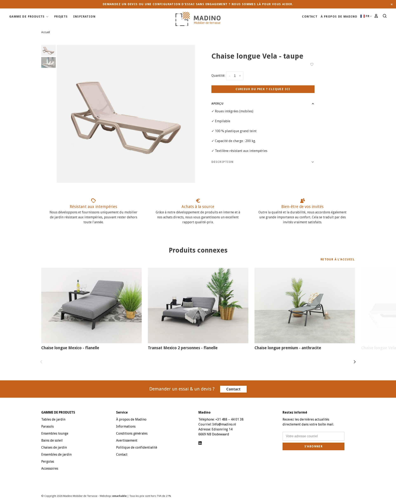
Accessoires (49, 468)
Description (222, 161)
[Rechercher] (385, 16)
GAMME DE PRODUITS (27, 16)
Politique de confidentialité (136, 447)
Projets (61, 16)
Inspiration (84, 16)
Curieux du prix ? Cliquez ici (263, 89)
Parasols (47, 426)
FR (367, 16)
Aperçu (217, 103)
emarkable (119, 495)
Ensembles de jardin (56, 454)
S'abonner (313, 446)
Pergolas (47, 461)
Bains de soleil (52, 440)
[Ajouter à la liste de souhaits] (312, 65)
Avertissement (126, 440)
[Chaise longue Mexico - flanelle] (91, 305)
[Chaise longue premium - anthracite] (305, 305)
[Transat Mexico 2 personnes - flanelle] (198, 305)
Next (355, 362)
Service (122, 412)
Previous (41, 362)
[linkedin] (200, 443)
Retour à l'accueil (338, 259)
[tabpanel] (126, 114)
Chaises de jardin (54, 447)
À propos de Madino (339, 16)
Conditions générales (131, 433)
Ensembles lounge (54, 433)
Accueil (45, 32)
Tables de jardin (53, 419)
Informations (126, 426)
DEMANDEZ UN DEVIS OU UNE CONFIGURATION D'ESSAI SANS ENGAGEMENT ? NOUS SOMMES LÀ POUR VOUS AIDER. (198, 4)
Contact (309, 16)
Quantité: (218, 76)
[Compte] (376, 16)
